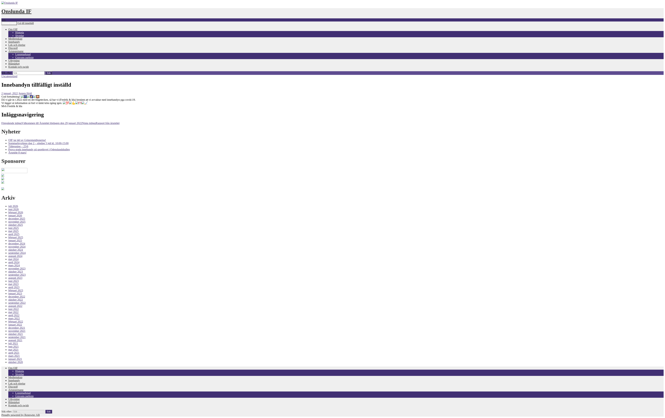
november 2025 (16, 221)
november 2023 (16, 268)
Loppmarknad (23, 54)
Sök (3, 19)
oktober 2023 (15, 271)
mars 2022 (14, 318)
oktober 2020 (15, 362)
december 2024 (16, 243)
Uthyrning (14, 60)
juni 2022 (13, 309)
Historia (19, 32)
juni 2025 (13, 228)
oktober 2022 (15, 299)
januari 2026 (15, 215)
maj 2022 (13, 312)
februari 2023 (15, 290)
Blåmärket (14, 63)
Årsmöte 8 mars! (17, 152)
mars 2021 (14, 355)
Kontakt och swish (18, 66)
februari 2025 (15, 237)
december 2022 (16, 296)
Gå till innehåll (26, 23)
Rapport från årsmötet (100, 123)
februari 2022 (15, 321)
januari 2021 (15, 359)
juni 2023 (13, 281)
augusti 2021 (15, 340)
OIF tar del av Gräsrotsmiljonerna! (27, 140)
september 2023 (17, 274)
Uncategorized (9, 76)
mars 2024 (14, 265)
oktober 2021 (15, 334)
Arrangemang (15, 51)
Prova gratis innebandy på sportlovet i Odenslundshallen (39, 149)
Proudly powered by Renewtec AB (20, 414)
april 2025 (13, 234)
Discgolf (13, 48)
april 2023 (13, 287)
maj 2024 (13, 259)
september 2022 (17, 302)
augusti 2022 (15, 305)
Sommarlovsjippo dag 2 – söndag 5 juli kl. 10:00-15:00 (38, 143)
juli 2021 (13, 343)
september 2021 (17, 337)
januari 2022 (15, 324)
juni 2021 (13, 346)
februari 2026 (15, 212)
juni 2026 (13, 209)
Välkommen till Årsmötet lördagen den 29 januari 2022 (41, 123)
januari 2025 (15, 240)
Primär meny (9, 23)
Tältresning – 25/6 (18, 146)
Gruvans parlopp (24, 57)
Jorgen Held (25, 93)
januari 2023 (15, 293)
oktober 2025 (15, 224)
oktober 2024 (15, 249)
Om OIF (13, 29)
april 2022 (13, 315)
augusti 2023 (15, 277)
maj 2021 (13, 349)
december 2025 (16, 218)
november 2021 (16, 330)
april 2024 (13, 262)
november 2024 (16, 246)
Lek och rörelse (16, 44)
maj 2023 (13, 284)
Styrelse (19, 35)
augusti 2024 (15, 256)
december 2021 (16, 327)
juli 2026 (13, 206)
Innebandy (14, 41)
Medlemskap (15, 38)
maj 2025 (13, 231)
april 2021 (13, 352)
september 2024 (17, 252)
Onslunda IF (16, 11)
